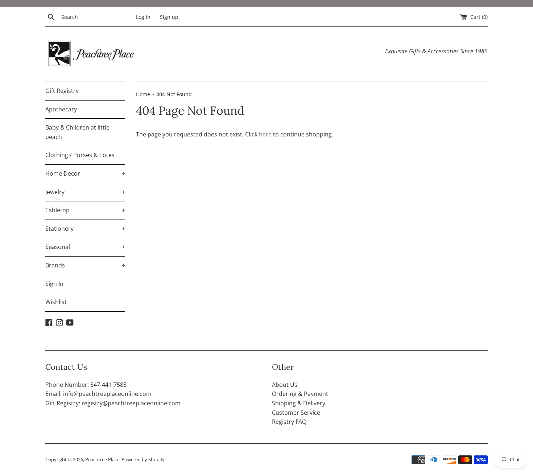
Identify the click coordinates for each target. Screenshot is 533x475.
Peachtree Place (102, 459)
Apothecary (61, 109)
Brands (85, 265)
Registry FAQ (289, 422)
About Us (284, 385)
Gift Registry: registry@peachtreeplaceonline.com (113, 403)
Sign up (169, 16)
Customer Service (296, 413)
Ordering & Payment (300, 394)
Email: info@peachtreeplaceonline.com (98, 394)
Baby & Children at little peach (77, 132)
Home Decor (85, 173)
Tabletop (85, 210)
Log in (143, 16)
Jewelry (85, 192)
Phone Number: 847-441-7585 (86, 385)
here (265, 134)
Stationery (85, 229)
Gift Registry (62, 91)
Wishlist (56, 302)
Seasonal (85, 247)
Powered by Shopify (143, 459)
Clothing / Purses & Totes (80, 155)
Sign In (54, 284)
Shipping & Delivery (298, 403)
